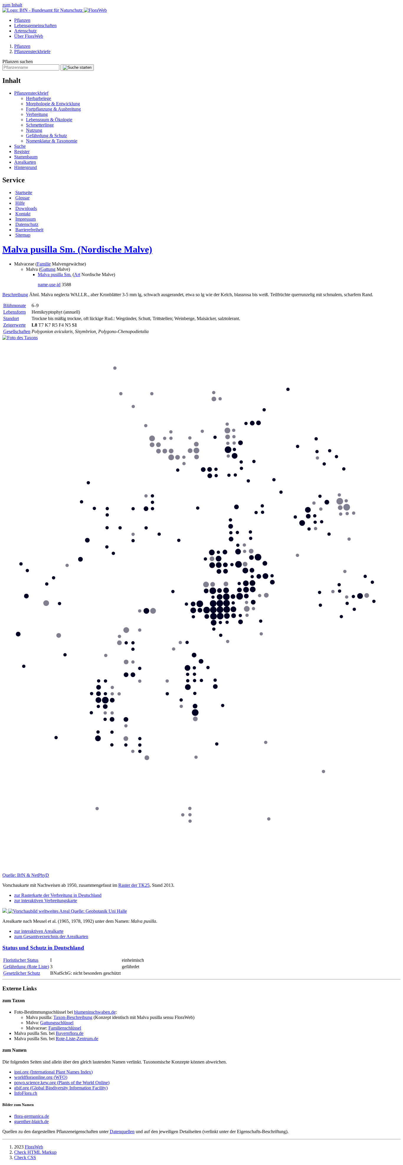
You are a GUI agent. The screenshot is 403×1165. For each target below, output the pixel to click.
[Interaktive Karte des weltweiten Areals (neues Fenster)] (36, 911)
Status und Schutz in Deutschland (43, 948)
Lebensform (14, 311)
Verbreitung (37, 114)
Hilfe (20, 203)
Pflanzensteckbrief (31, 93)
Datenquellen (122, 1131)
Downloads (26, 208)
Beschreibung (15, 294)
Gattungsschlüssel (56, 1022)
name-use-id (49, 284)
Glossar (22, 197)
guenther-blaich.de (31, 1121)
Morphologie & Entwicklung (53, 103)
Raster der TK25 (134, 885)
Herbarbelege (38, 98)
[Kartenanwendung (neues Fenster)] (201, 869)
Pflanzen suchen (17, 61)
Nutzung (34, 130)
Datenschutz (26, 224)
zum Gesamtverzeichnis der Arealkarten (51, 936)
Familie (44, 263)
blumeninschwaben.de (95, 1012)
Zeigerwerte (14, 324)
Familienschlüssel (64, 1027)
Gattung (47, 269)
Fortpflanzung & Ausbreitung (53, 109)
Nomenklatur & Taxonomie (51, 140)
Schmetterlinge (40, 124)
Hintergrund (25, 167)
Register (22, 151)
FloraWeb (34, 1146)
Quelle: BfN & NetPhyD (25, 875)
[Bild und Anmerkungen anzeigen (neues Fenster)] (20, 337)
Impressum (25, 219)
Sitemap (22, 234)
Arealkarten (25, 162)
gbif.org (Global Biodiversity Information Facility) (61, 1087)
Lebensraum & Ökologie (49, 119)
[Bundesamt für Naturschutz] (43, 10)
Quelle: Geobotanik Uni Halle (99, 911)
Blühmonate (14, 305)
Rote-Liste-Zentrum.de (77, 1038)
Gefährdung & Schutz (46, 135)
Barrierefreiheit (29, 229)
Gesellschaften (16, 331)
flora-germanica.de (31, 1116)
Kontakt (22, 213)
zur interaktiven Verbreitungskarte (45, 900)
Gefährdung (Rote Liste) (26, 966)
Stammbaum (25, 156)
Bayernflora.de (69, 1033)
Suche (20, 146)
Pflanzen (22, 20)
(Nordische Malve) (77, 249)
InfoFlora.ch (25, 1093)
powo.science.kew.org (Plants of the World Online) (61, 1082)
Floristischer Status (20, 960)
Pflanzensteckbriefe (32, 51)
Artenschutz (25, 30)
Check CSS (25, 1157)
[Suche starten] (77, 67)
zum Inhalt (12, 4)
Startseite (23, 192)
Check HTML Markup (35, 1152)
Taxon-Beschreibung (72, 1017)
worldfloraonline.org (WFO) (40, 1077)
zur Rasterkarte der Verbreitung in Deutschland (57, 895)
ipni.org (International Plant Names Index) (53, 1071)
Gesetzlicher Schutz (21, 973)
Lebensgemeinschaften (35, 25)
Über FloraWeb (28, 36)
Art (77, 274)
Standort (11, 318)
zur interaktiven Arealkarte (38, 931)
